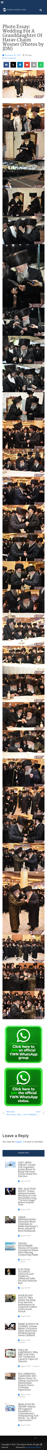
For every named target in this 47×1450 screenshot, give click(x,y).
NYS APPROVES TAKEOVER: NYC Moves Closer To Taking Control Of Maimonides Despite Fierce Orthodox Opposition (28, 1382)
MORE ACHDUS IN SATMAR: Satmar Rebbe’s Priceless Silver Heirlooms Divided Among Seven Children (28, 1329)
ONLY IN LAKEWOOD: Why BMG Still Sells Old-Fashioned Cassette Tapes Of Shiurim (28, 1355)
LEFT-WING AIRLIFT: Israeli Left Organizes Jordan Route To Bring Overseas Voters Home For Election (27, 1169)
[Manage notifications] (41, 1444)
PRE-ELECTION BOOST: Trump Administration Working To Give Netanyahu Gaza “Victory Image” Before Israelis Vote (27, 1197)
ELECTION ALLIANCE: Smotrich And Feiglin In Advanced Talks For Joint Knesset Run (27, 1276)
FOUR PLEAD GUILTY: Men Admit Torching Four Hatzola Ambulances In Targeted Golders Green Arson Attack (27, 1303)
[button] (2, 2)
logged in (19, 1141)
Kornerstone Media (33, 1447)
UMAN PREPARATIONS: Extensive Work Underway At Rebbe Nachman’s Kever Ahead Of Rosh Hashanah (28, 1224)
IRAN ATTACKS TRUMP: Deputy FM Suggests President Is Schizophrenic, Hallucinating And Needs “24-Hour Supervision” (28, 1412)
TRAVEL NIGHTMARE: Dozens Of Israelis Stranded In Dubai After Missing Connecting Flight (28, 1249)
